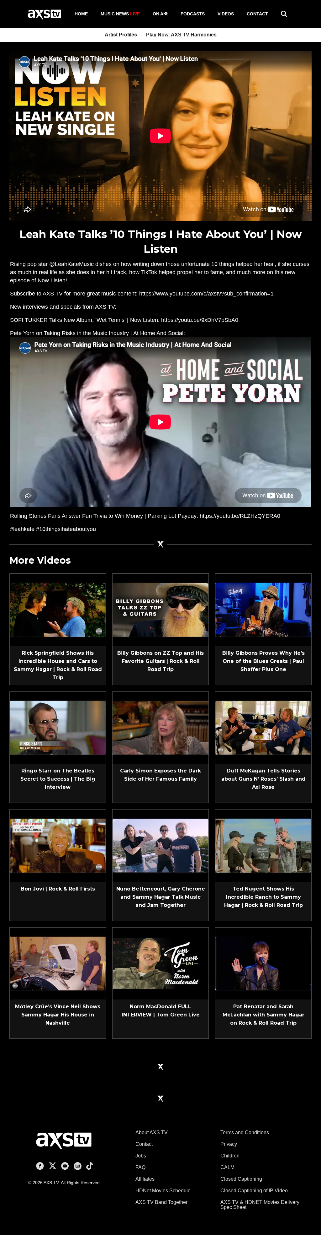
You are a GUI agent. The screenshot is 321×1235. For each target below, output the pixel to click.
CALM (227, 1167)
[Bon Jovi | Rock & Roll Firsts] (58, 845)
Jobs (140, 1155)
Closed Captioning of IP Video (254, 1190)
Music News (120, 13)
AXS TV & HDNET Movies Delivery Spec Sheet (259, 1205)
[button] (165, 13)
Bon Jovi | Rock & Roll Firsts (58, 889)
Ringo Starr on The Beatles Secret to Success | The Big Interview (57, 779)
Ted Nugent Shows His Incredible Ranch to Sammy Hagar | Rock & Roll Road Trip (263, 897)
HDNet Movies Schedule (163, 1190)
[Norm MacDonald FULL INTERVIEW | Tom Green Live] (160, 963)
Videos (226, 13)
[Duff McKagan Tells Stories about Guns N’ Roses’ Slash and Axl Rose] (263, 727)
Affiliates (145, 1179)
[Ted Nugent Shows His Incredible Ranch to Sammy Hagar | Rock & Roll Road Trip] (263, 845)
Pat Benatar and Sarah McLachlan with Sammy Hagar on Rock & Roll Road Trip (263, 1015)
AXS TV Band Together (161, 1202)
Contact (257, 13)
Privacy (228, 1144)
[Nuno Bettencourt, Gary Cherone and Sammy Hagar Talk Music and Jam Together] (160, 845)
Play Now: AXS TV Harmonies (181, 34)
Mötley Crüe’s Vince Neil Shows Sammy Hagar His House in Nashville (57, 1015)
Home (81, 13)
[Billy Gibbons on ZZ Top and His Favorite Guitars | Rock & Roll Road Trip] (160, 609)
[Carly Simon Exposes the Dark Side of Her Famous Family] (160, 727)
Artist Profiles (121, 34)
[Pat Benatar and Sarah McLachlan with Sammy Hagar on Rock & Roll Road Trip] (263, 963)
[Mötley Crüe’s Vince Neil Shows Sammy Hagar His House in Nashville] (58, 963)
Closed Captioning (241, 1179)
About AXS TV (151, 1132)
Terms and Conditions (244, 1132)
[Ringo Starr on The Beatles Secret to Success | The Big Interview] (58, 727)
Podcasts (193, 13)
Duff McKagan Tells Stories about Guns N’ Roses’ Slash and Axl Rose (263, 779)
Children (229, 1155)
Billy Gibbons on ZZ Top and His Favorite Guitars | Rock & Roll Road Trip (160, 661)
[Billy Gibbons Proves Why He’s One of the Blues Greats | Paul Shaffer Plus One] (263, 609)
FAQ (140, 1167)
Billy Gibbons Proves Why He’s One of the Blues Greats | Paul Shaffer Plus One (263, 661)
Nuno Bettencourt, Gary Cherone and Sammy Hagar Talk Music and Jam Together (160, 897)
